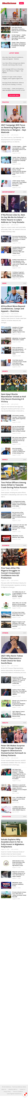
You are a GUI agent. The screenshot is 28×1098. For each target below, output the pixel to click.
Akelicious (8, 1087)
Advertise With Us (12, 1089)
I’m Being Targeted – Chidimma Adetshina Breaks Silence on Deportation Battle (18, 274)
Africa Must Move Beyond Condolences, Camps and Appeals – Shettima (13, 308)
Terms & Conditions (18, 1091)
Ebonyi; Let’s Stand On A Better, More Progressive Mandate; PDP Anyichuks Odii (19, 703)
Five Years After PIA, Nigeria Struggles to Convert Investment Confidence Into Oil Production (10, 573)
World (5, 460)
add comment (14, 135)
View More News (14, 95)
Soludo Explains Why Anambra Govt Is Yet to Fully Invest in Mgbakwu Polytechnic (12, 843)
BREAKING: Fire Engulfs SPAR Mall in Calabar (19, 339)
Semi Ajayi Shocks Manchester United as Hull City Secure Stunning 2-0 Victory (19, 30)
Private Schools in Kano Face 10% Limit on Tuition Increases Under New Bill (19, 894)
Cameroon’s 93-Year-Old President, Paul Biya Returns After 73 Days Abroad (19, 527)
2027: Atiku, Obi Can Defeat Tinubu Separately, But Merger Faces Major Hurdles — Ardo (19, 171)
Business (5, 545)
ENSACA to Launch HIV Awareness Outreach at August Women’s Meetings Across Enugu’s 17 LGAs (19, 788)
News (4, 283)
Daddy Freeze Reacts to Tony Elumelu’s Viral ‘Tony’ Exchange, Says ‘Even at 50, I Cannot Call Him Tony (19, 262)
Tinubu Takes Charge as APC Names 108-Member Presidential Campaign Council (19, 45)
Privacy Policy (7, 1091)
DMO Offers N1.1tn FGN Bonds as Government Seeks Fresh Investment (19, 604)
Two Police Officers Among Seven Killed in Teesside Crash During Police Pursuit (14, 485)
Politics (5, 102)
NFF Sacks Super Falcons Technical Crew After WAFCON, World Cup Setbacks (19, 440)
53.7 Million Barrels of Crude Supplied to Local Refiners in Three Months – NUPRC (19, 594)
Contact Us (22, 1089)
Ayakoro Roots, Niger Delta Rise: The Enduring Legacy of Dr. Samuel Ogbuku (19, 692)
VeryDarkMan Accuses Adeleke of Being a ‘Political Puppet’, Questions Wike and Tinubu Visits (18, 250)
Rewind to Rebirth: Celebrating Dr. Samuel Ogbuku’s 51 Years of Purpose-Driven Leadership (19, 680)
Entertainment (8, 192)
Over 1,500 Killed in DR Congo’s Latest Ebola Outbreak (18, 799)
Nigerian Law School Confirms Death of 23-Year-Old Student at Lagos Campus (18, 874)
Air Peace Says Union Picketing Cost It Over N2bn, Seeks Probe (18, 613)
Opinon (5, 633)
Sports (5, 371)
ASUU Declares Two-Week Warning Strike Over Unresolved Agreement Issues (18, 863)
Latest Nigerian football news (14, 1093)
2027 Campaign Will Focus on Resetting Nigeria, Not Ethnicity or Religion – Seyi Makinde (13, 20)
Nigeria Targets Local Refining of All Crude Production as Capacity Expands (19, 624)
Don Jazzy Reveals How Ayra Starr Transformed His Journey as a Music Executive (19, 238)
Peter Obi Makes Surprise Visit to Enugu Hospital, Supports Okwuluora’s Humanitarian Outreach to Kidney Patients (13, 750)
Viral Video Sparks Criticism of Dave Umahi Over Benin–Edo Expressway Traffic (19, 362)
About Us (3, 1089)
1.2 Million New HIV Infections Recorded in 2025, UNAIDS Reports (19, 808)
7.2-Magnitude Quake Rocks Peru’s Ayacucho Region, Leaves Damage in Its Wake (19, 504)
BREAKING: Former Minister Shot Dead (18, 536)
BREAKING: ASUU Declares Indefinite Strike (17, 884)
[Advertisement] (14, 918)
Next (25, 17)
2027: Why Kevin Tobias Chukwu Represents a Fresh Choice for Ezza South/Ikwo (12, 659)
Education (6, 816)
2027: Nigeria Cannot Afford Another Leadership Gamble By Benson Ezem (18, 714)
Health (5, 723)
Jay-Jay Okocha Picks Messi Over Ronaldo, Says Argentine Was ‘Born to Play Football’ (18, 429)
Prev (2, 17)
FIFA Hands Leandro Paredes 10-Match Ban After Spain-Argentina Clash (19, 418)
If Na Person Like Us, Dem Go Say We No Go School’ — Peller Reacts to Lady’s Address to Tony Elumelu (13, 218)
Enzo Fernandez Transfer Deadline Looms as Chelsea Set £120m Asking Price (18, 451)
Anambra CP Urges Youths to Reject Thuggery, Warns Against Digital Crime (18, 329)
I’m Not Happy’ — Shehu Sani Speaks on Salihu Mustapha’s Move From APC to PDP (19, 37)
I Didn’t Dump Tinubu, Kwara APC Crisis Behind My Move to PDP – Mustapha (19, 183)
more (24, 102)
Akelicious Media (22, 1087)
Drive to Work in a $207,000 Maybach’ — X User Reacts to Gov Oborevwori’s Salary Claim (19, 350)
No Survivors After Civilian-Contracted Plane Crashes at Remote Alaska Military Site (19, 515)
